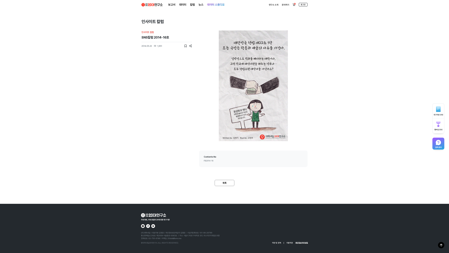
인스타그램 (143, 226)
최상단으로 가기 (441, 245)
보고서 (171, 4)
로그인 (303, 5)
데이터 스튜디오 (215, 4)
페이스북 (148, 226)
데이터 (182, 4)
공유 (190, 46)
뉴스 (201, 4)
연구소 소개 (273, 5)
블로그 (153, 226)
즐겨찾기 (185, 46)
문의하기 (285, 5)
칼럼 (192, 4)
